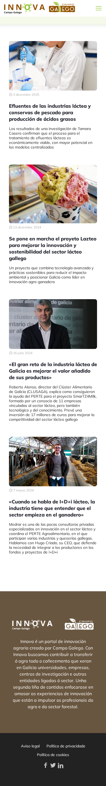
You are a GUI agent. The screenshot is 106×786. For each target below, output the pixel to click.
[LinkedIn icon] (61, 765)
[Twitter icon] (53, 765)
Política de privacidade (65, 746)
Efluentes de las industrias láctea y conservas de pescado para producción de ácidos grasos (50, 112)
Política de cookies (53, 754)
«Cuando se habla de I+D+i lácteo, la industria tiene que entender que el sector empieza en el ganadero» (52, 508)
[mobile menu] (98, 8)
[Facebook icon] (45, 765)
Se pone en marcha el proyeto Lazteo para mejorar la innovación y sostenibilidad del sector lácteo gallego (52, 248)
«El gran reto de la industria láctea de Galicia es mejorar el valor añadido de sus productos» (53, 370)
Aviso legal (30, 746)
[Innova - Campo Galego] (24, 8)
